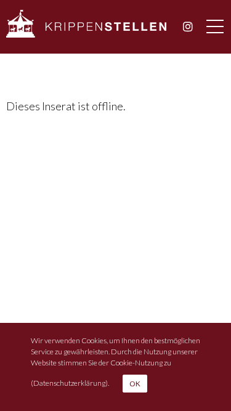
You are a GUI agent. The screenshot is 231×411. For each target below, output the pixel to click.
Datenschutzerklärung (69, 382)
